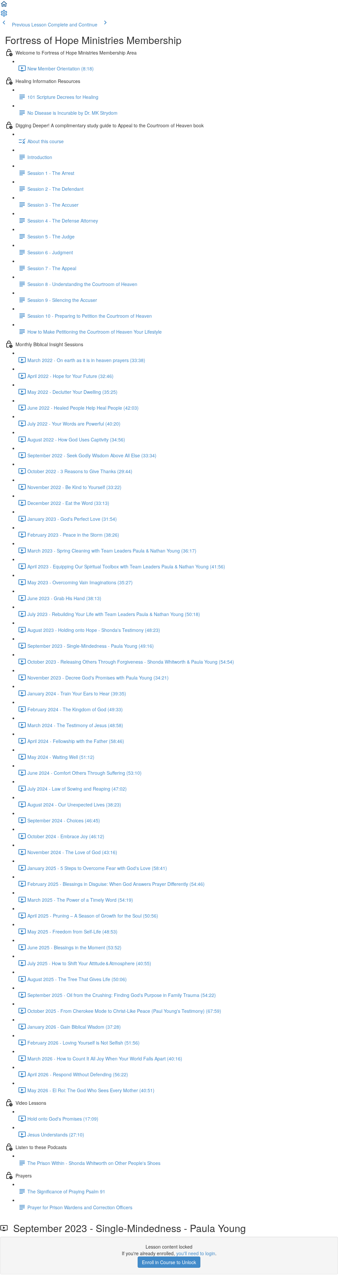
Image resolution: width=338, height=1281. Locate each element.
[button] (4, 6)
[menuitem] (4, 15)
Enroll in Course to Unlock (169, 1262)
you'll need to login (195, 1253)
